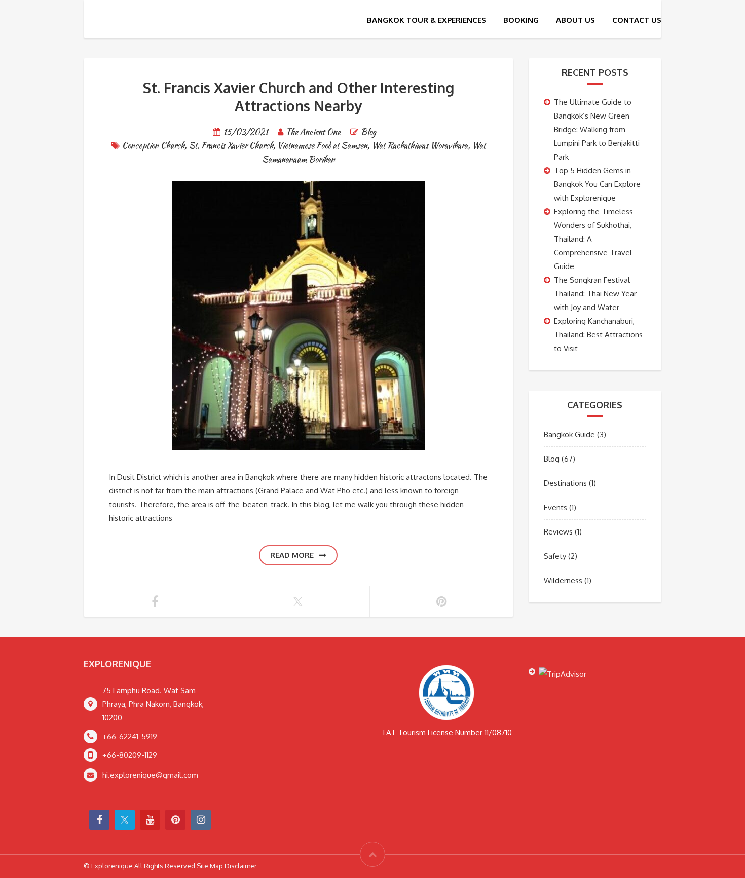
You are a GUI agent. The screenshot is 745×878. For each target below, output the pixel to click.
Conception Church (153, 145)
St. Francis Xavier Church (231, 145)
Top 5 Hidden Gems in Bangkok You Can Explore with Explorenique (597, 184)
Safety (555, 556)
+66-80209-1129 (129, 755)
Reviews (558, 532)
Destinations (565, 483)
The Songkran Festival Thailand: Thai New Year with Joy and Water (595, 293)
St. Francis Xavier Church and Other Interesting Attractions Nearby (298, 97)
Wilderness (563, 580)
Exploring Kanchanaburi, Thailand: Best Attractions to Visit (598, 334)
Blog (368, 132)
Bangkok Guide (569, 434)
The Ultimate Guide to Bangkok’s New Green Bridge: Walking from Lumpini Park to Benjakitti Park (597, 129)
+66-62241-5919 (129, 736)
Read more (292, 555)
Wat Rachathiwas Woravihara (419, 145)
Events (555, 507)
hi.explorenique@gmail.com (150, 775)
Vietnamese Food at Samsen (322, 145)
